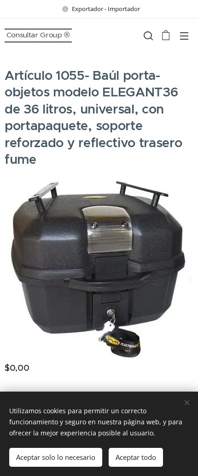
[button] (147, 35)
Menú (184, 35)
